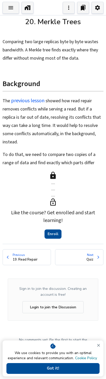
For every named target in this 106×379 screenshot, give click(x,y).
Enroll (53, 234)
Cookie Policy (86, 358)
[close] (98, 345)
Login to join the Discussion (53, 307)
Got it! (53, 368)
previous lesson (28, 100)
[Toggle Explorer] (11, 8)
